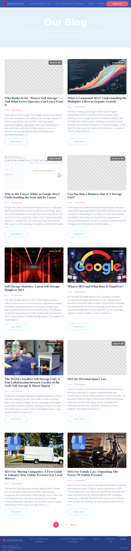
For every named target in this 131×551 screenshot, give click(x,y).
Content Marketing (40, 3)
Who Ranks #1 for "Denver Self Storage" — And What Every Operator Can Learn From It (34, 101)
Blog (123, 539)
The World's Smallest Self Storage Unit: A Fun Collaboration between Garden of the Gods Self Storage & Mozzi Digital (32, 382)
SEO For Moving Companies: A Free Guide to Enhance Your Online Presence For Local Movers (33, 475)
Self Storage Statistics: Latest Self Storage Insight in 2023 (32, 288)
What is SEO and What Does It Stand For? (96, 286)
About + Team (96, 3)
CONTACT (117, 4)
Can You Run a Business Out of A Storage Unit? (95, 195)
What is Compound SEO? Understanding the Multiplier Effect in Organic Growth (97, 99)
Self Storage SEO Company (69, 3)
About (96, 539)
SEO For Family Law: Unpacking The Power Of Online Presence (93, 473)
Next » (73, 524)
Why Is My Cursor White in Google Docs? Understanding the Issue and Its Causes (32, 195)
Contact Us (110, 540)
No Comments (17, 110)
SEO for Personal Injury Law (87, 379)
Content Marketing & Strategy (73, 540)
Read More (16, 141)
